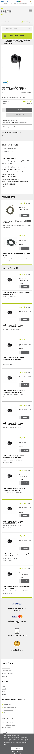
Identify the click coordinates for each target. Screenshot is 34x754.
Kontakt (4, 694)
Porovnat (21, 212)
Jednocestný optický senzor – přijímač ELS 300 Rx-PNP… (14, 424)
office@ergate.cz (10, 725)
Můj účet (6, 22)
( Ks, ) (28, 22)
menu (30, 13)
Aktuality (4, 689)
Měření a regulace (8, 710)
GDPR (3, 691)
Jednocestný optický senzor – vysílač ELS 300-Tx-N (16, 555)
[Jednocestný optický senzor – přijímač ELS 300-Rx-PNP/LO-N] (17, 61)
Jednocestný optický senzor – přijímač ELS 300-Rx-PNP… (14, 522)
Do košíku (19, 110)
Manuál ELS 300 (8, 151)
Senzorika (6, 712)
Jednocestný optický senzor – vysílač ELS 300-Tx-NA (16, 587)
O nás (3, 686)
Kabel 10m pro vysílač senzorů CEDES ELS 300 (16, 254)
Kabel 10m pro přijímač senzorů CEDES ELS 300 (17, 222)
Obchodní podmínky (7, 673)
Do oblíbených (19, 115)
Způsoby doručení (7, 670)
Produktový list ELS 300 (10, 148)
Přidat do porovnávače (9, 127)
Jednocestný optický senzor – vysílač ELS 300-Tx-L (16, 293)
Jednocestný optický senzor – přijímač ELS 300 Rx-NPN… (14, 326)
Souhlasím (17, 748)
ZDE (5, 744)
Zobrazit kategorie (17, 36)
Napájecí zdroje (8, 704)
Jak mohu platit (6, 668)
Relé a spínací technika (10, 707)
